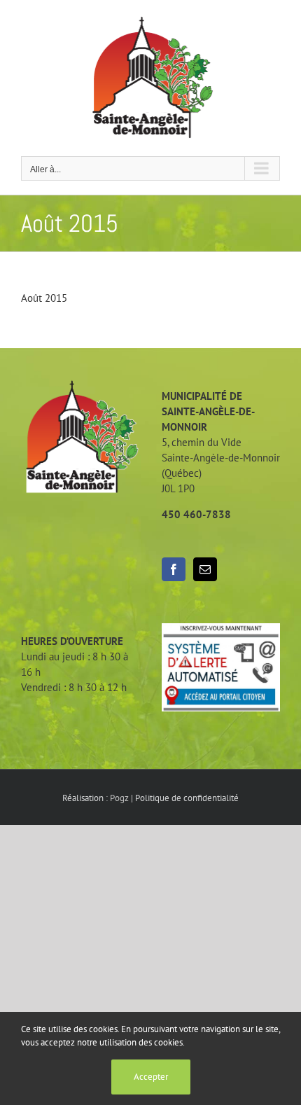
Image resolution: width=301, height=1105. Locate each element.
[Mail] (205, 569)
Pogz (119, 798)
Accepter (151, 1077)
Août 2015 (44, 298)
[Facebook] (174, 569)
